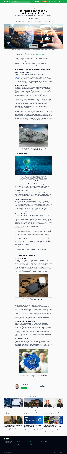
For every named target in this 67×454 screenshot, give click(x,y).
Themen (30, 444)
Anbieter (18, 442)
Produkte (18, 439)
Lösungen (18, 441)
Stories (29, 8)
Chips (41, 94)
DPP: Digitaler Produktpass (17, 4)
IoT (26, 211)
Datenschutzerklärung (60, 452)
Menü (6, 4)
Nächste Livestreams (44, 439)
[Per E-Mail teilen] (49, 21)
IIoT (38, 201)
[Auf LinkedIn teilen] (45, 21)
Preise (55, 442)
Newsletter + (61, 448)
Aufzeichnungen (44, 441)
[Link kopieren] (50, 21)
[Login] (62, 1)
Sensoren (17, 77)
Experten (18, 444)
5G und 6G (30, 65)
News (10, 4)
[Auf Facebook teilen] (47, 21)
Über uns (55, 441)
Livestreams (51, 1)
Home (26, 8)
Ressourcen (31, 442)
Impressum (54, 452)
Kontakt (55, 1)
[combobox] (20, 1)
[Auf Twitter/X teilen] (46, 21)
